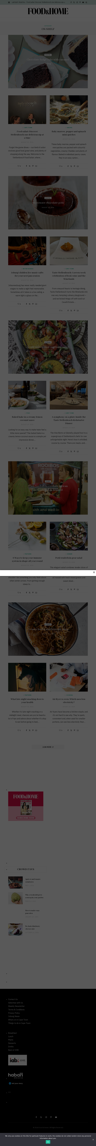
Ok (48, 1142)
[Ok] (93, 1139)
